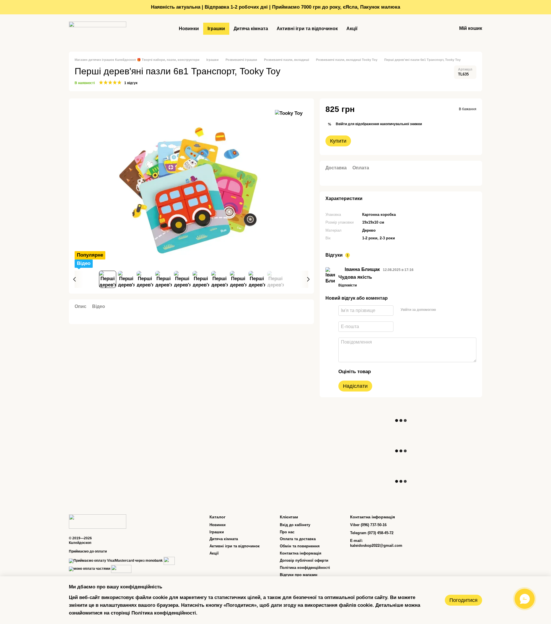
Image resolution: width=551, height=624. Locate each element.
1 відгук (130, 83)
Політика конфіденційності (305, 567)
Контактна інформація (300, 553)
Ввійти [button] (341, 124)
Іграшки (216, 28)
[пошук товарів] (372, 28)
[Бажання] (437, 28)
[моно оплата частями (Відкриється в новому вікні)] (89, 569)
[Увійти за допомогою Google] (451, 309)
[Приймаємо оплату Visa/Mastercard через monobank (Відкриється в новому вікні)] (116, 561)
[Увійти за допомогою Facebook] (442, 309)
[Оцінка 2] (389, 371)
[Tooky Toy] (288, 113)
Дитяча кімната (251, 28)
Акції (352, 28)
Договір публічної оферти (304, 560)
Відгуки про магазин (298, 575)
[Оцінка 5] (417, 371)
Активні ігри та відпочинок (307, 28)
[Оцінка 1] (380, 371)
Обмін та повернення (300, 546)
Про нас (287, 532)
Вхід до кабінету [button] (295, 525)
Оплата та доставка (298, 539)
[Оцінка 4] (408, 371)
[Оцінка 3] (398, 371)
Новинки (189, 28)
